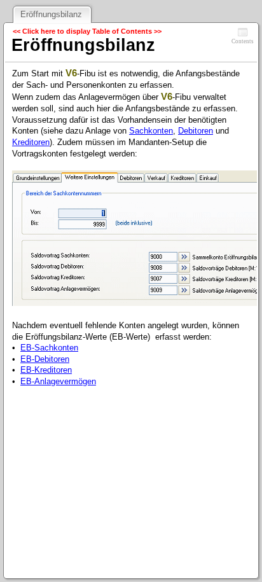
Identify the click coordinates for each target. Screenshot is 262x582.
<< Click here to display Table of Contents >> (87, 31)
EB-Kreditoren (46, 370)
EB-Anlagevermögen (58, 381)
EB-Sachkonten (49, 347)
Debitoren (195, 130)
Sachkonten (151, 130)
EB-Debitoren (44, 359)
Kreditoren (31, 142)
